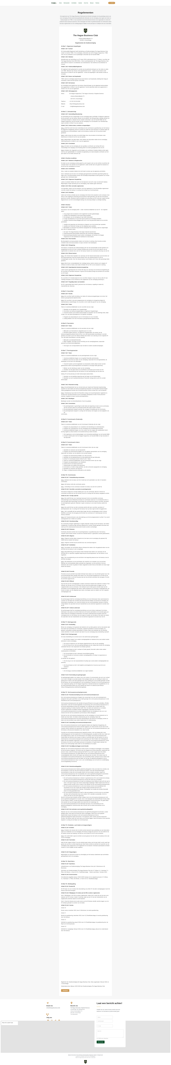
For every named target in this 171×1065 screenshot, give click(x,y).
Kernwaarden (66, 2)
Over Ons (86, 2)
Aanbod (80, 2)
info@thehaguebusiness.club (53, 1007)
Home (60, 2)
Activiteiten (73, 2)
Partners (97, 2)
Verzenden (101, 1042)
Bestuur (92, 2)
